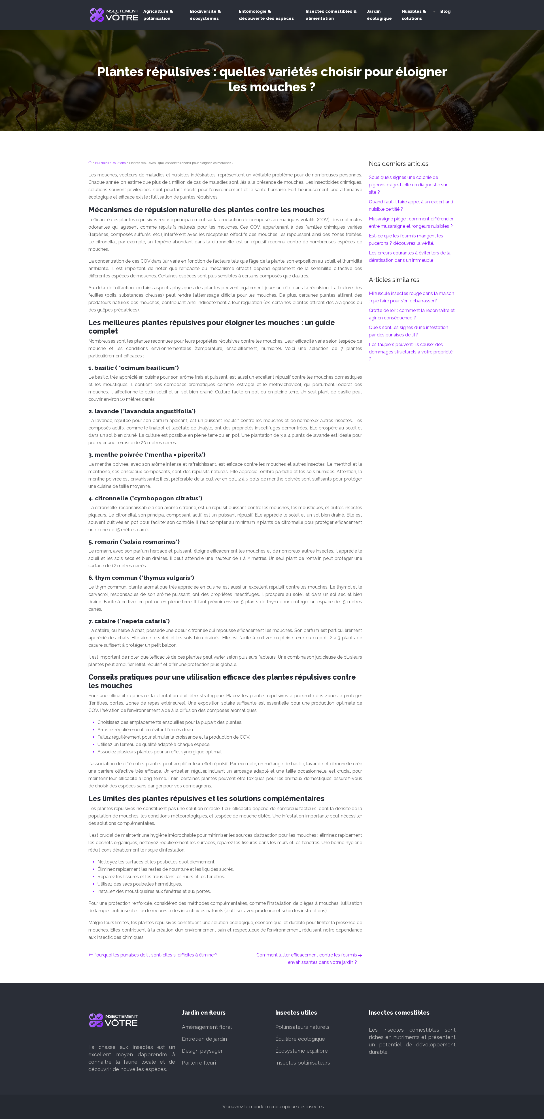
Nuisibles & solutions (414, 15)
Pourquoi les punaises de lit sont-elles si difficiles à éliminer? (156, 955)
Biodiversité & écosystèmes (205, 15)
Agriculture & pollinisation (158, 15)
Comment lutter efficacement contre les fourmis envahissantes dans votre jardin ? (306, 958)
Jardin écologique (379, 15)
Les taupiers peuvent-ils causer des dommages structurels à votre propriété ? (410, 352)
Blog (445, 11)
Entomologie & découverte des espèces (266, 15)
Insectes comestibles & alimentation (331, 15)
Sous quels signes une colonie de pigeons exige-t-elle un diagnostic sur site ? (408, 185)
